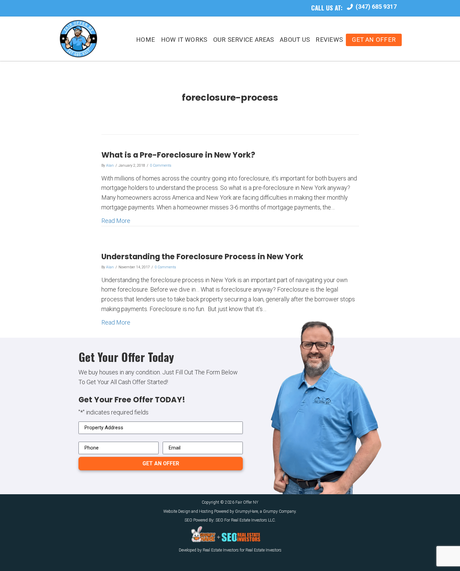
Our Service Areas (243, 39)
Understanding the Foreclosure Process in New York (202, 256)
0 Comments (160, 165)
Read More (115, 220)
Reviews (329, 39)
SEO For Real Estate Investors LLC (245, 520)
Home (145, 39)
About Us (295, 39)
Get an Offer (374, 39)
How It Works (184, 39)
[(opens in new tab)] (203, 533)
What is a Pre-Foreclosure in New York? (178, 154)
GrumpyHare (246, 511)
